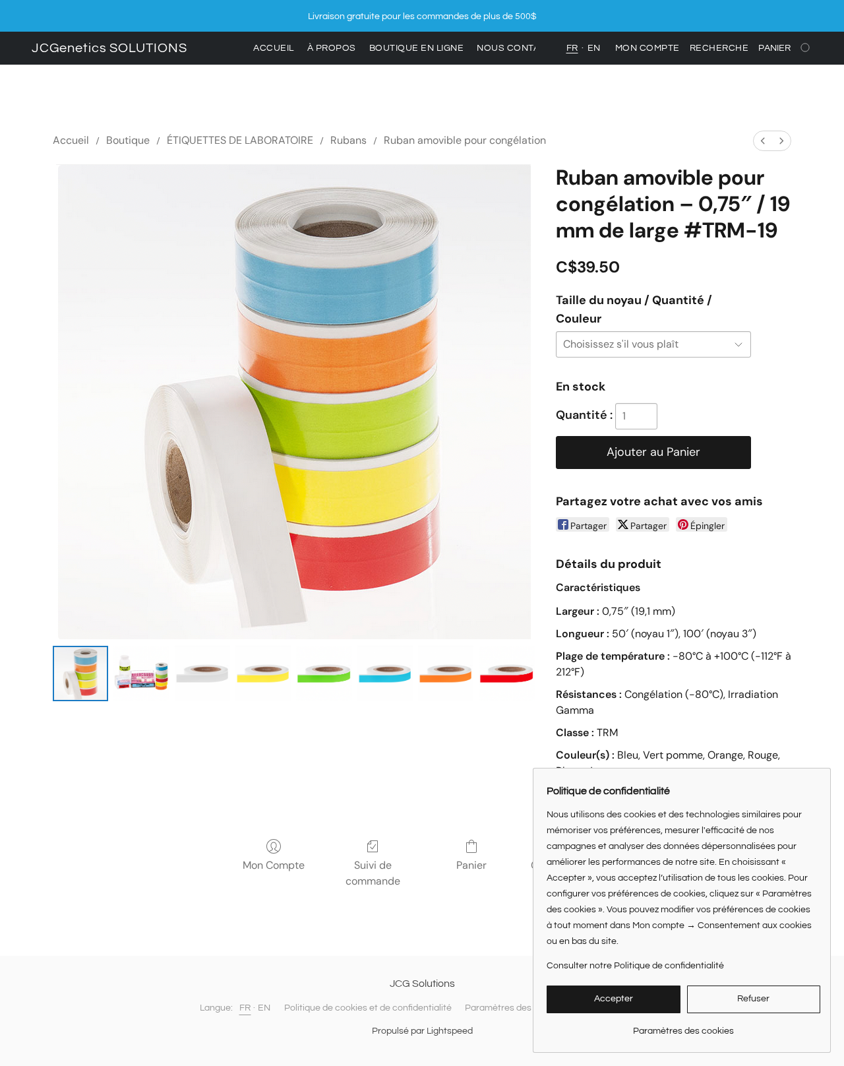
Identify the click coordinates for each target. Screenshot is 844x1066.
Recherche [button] (719, 48)
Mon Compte (274, 865)
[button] (109, 48)
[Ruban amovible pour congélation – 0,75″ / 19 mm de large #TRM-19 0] (80, 673)
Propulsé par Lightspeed (422, 1031)
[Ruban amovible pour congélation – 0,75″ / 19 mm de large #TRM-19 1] (141, 673)
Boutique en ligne (416, 48)
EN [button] (594, 48)
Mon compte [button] (647, 48)
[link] (683, 1026)
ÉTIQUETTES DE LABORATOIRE (240, 140)
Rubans (348, 140)
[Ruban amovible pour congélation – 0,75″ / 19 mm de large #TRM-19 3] (263, 673)
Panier (471, 865)
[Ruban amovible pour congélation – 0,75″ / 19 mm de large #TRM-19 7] (506, 673)
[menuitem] (763, 140)
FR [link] (245, 1008)
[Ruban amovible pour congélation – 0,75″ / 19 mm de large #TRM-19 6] (445, 673)
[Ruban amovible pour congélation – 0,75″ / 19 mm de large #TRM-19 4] (323, 673)
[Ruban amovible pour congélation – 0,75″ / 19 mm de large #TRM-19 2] (202, 673)
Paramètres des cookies (515, 1008)
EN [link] (264, 1008)
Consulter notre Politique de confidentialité (635, 965)
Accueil (273, 48)
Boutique (128, 140)
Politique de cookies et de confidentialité (368, 1008)
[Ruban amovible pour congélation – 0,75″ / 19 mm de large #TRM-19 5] (385, 673)
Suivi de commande (373, 873)
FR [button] (572, 48)
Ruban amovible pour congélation (465, 140)
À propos (331, 48)
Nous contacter (520, 48)
